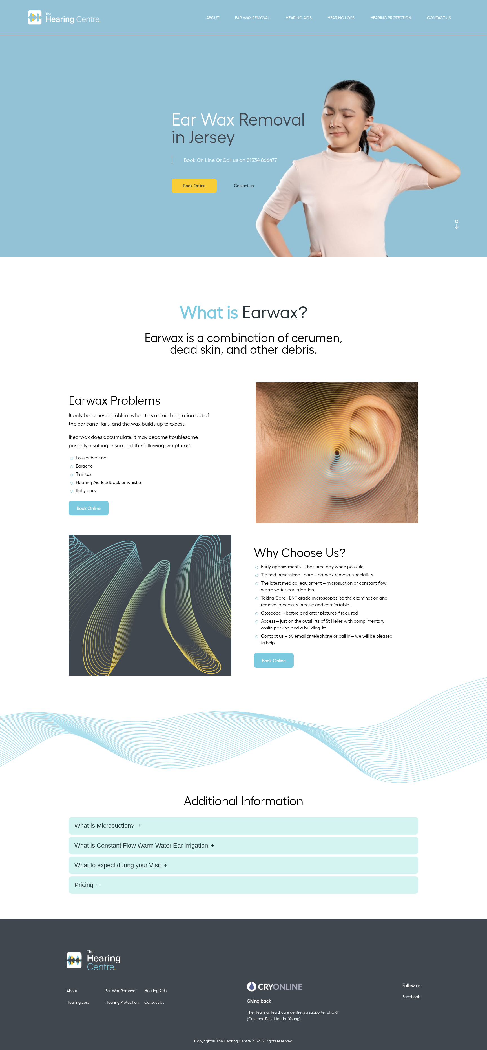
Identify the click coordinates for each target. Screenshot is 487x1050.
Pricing (83, 884)
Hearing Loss (341, 17)
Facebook (411, 996)
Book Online (194, 185)
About (212, 17)
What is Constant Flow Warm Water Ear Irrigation (141, 845)
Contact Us (439, 17)
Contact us (244, 185)
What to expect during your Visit (117, 865)
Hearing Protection (390, 17)
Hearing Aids (299, 17)
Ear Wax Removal (252, 17)
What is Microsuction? (104, 825)
